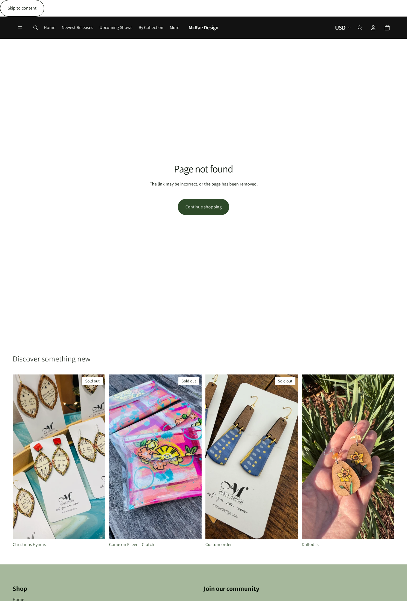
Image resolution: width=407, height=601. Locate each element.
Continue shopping (203, 207)
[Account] (373, 28)
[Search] (36, 28)
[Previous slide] (22, 457)
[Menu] (20, 27)
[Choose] (384, 529)
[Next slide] (95, 457)
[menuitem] (175, 27)
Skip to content (22, 8)
